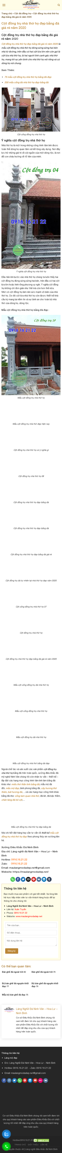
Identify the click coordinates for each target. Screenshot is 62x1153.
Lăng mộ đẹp (10, 1058)
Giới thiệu (33, 1145)
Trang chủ (6, 13)
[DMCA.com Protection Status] (41, 1140)
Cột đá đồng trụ (22, 13)
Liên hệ (44, 1145)
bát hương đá (15, 791)
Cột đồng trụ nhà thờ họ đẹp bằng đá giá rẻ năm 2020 (29, 43)
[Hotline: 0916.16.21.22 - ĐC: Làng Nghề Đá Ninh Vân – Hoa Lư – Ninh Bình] (31, 5)
